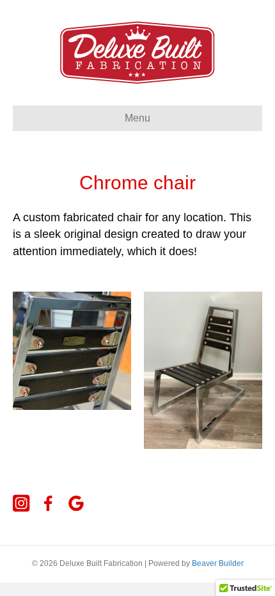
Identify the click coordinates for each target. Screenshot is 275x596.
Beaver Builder (218, 563)
